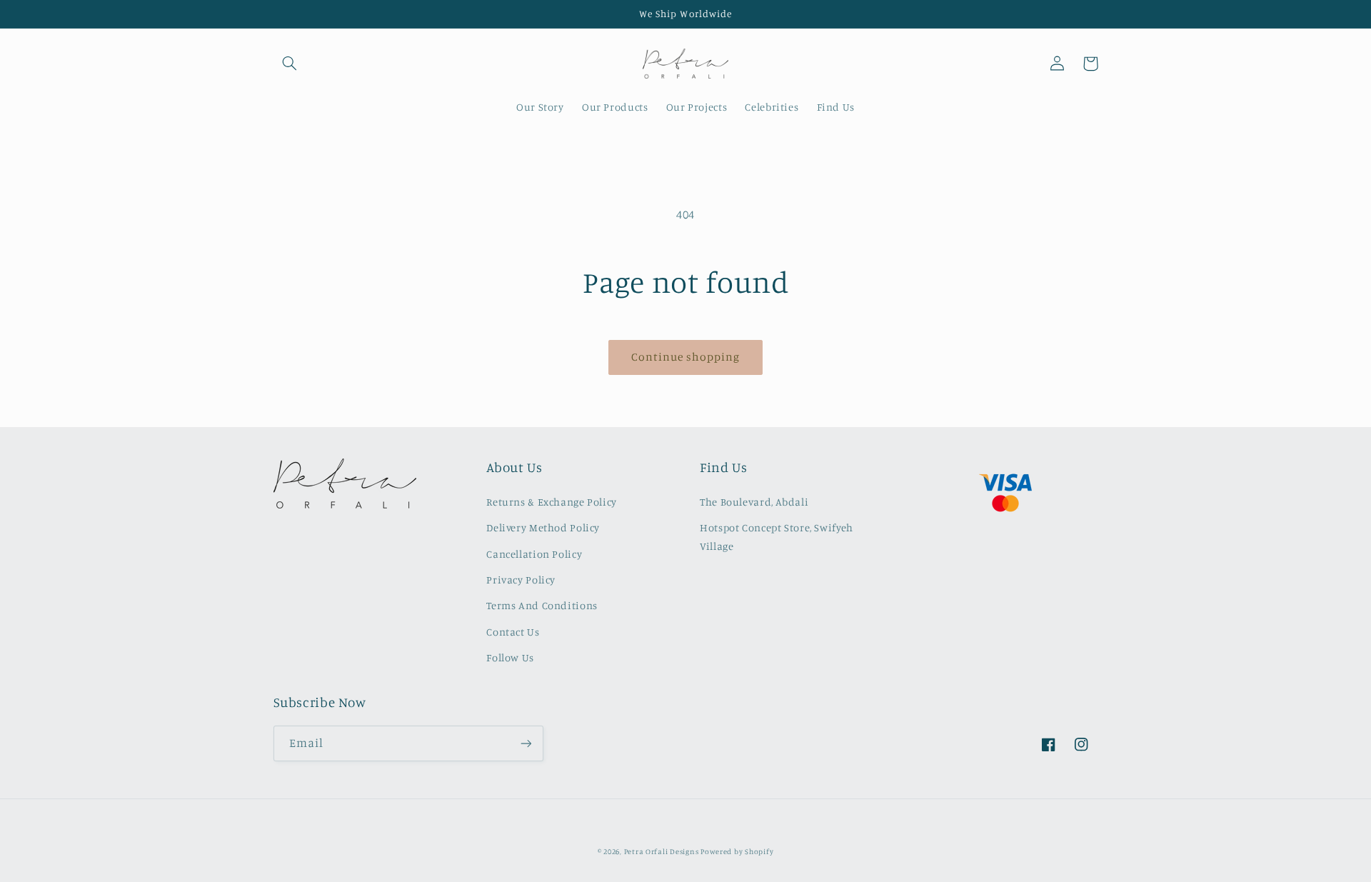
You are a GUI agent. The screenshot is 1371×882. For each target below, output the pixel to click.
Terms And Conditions (542, 605)
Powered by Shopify (736, 851)
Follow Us (510, 657)
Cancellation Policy (534, 554)
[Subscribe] (525, 743)
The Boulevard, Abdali (754, 502)
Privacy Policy (521, 579)
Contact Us (512, 632)
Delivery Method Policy (543, 527)
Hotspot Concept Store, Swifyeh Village (776, 536)
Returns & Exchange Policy (551, 502)
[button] (289, 63)
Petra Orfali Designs (662, 851)
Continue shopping (685, 357)
